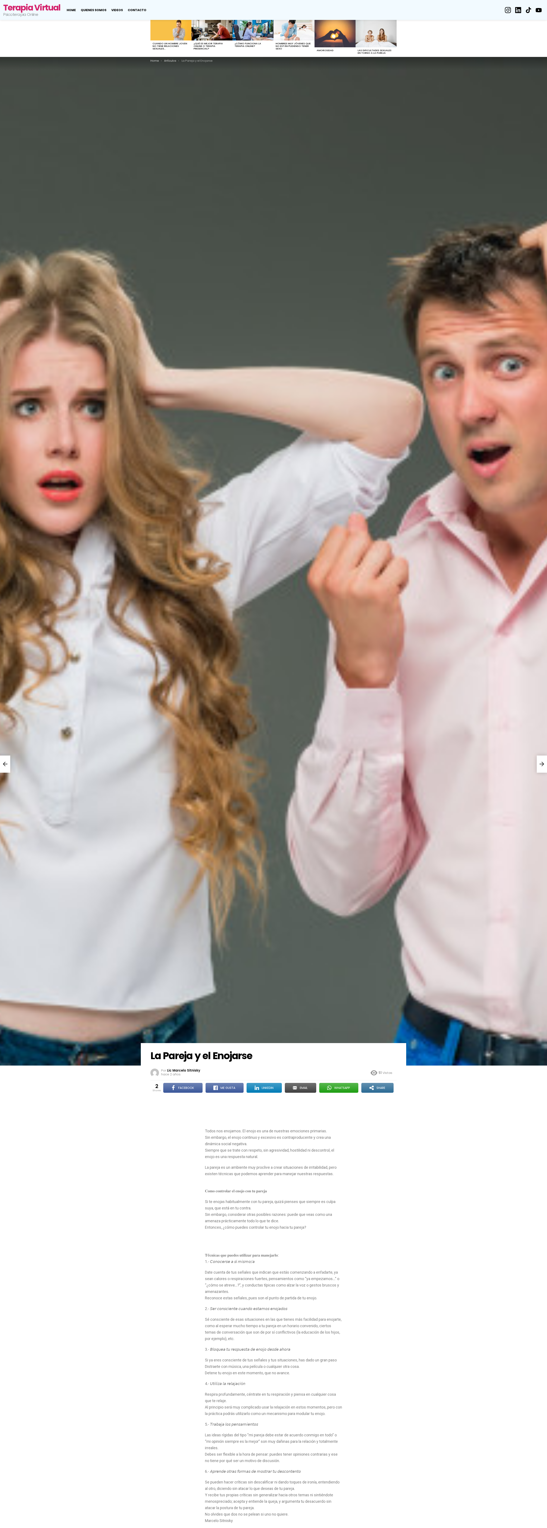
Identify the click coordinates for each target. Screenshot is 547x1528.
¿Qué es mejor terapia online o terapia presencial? (208, 46)
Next (394, 38)
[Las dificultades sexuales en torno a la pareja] (376, 33)
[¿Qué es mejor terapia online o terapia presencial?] (211, 30)
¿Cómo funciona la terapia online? (248, 45)
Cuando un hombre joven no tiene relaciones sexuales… (170, 46)
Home (71, 10)
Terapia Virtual (31, 7)
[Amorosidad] (335, 33)
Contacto (137, 10)
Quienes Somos (93, 10)
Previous (152, 38)
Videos (117, 10)
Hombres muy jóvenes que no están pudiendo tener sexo (293, 46)
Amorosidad (325, 50)
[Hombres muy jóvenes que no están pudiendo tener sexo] (294, 30)
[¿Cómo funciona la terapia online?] (253, 30)
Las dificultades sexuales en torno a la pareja (374, 52)
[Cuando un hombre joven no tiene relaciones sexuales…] (170, 30)
